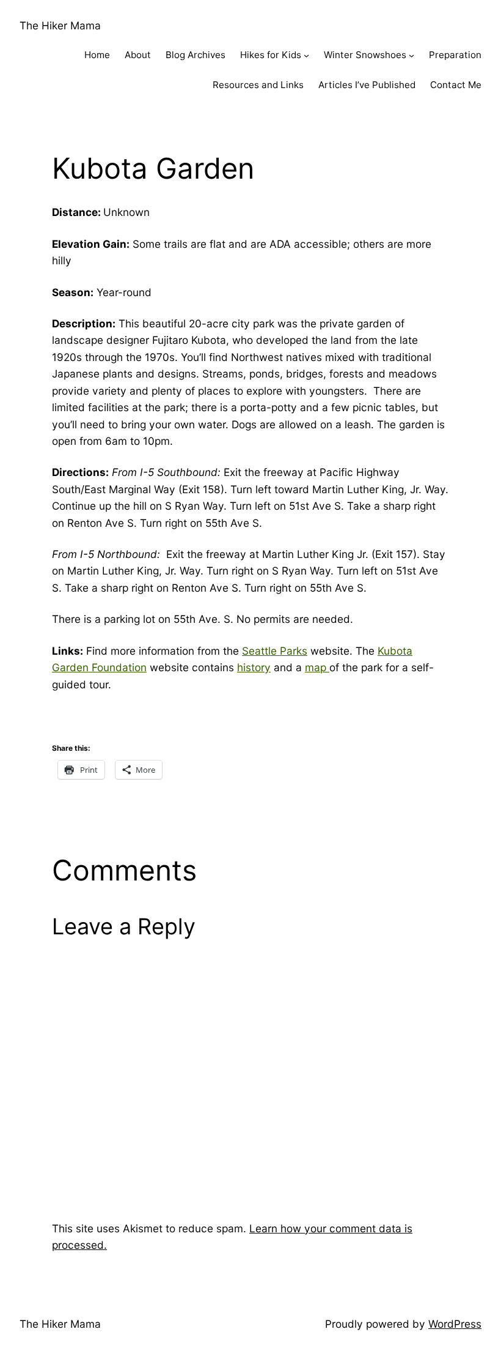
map (317, 667)
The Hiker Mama (60, 25)
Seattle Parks (274, 650)
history (254, 667)
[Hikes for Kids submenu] (306, 55)
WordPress (454, 1323)
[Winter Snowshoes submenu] (411, 55)
